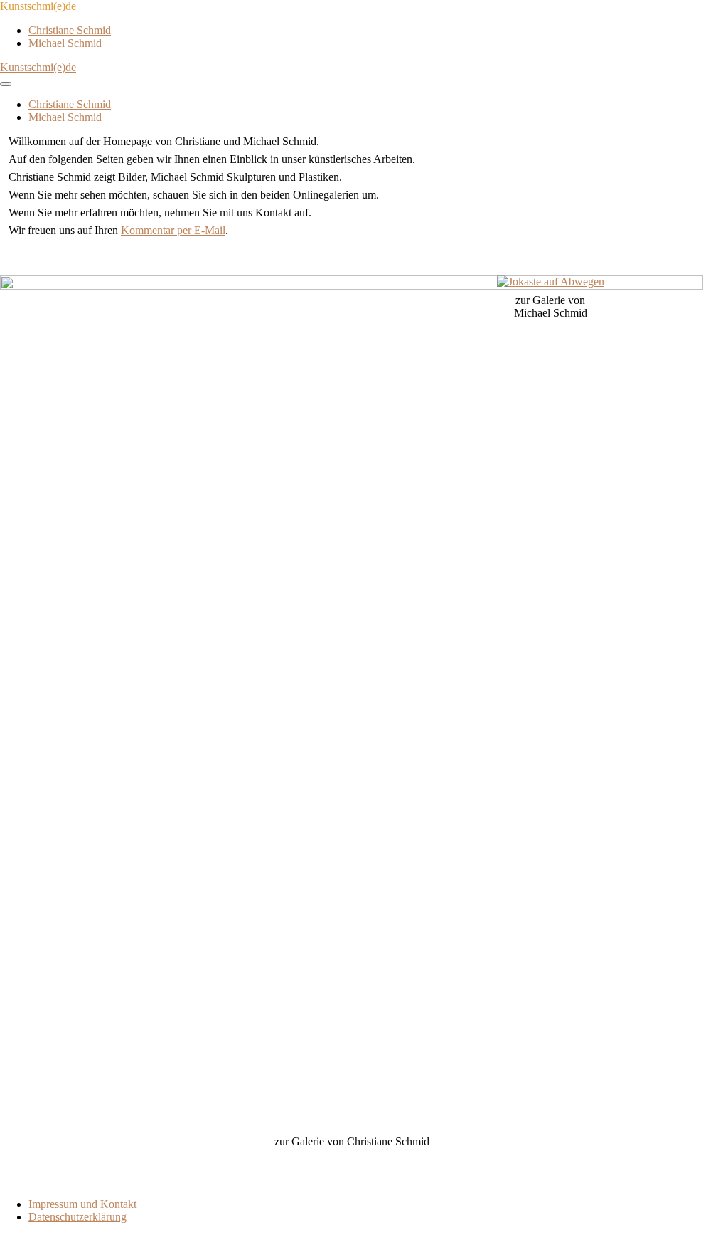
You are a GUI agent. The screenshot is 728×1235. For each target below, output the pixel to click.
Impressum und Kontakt (82, 1204)
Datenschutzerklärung (77, 1217)
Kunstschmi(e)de (38, 6)
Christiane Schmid (69, 30)
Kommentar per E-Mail (173, 230)
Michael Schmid (65, 43)
